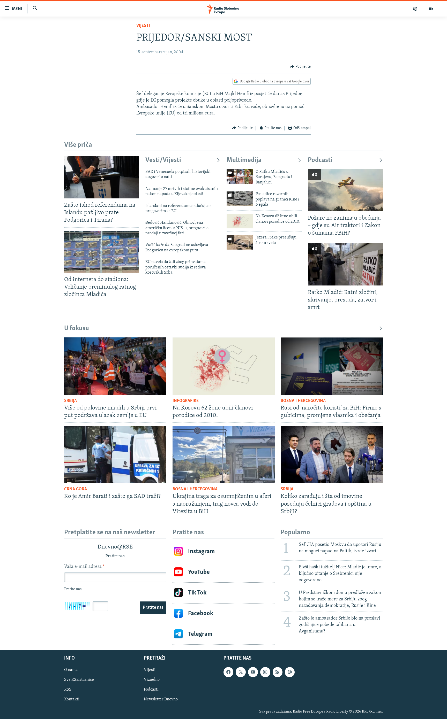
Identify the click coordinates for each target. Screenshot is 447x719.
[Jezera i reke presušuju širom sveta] (240, 242)
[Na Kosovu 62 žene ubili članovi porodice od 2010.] (240, 221)
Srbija (70, 401)
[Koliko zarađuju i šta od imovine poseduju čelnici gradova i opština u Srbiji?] (332, 454)
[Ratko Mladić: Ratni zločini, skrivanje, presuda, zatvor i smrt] (345, 264)
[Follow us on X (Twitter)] (240, 672)
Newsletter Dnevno (161, 699)
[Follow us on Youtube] (253, 672)
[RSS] (277, 672)
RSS (67, 689)
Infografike (186, 401)
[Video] (431, 8)
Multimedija (244, 160)
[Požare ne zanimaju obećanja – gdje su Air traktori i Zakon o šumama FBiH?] (345, 190)
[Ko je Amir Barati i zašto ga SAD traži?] (115, 454)
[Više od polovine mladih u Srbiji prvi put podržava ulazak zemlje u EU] (115, 366)
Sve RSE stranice (79, 680)
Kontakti (71, 699)
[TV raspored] (290, 672)
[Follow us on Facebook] (228, 672)
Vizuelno (152, 680)
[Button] (300, 66)
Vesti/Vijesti (163, 160)
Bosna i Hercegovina (303, 401)
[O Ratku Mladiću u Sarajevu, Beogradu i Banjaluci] (240, 176)
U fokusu (76, 328)
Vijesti (143, 26)
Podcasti (320, 160)
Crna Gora (75, 489)
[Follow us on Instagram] (265, 672)
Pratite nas (153, 607)
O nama (71, 670)
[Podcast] (415, 8)
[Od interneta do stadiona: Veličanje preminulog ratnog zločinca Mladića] (101, 252)
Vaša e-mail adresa (84, 567)
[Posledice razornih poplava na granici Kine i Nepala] (240, 198)
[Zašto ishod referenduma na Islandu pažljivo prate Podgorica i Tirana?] (101, 177)
